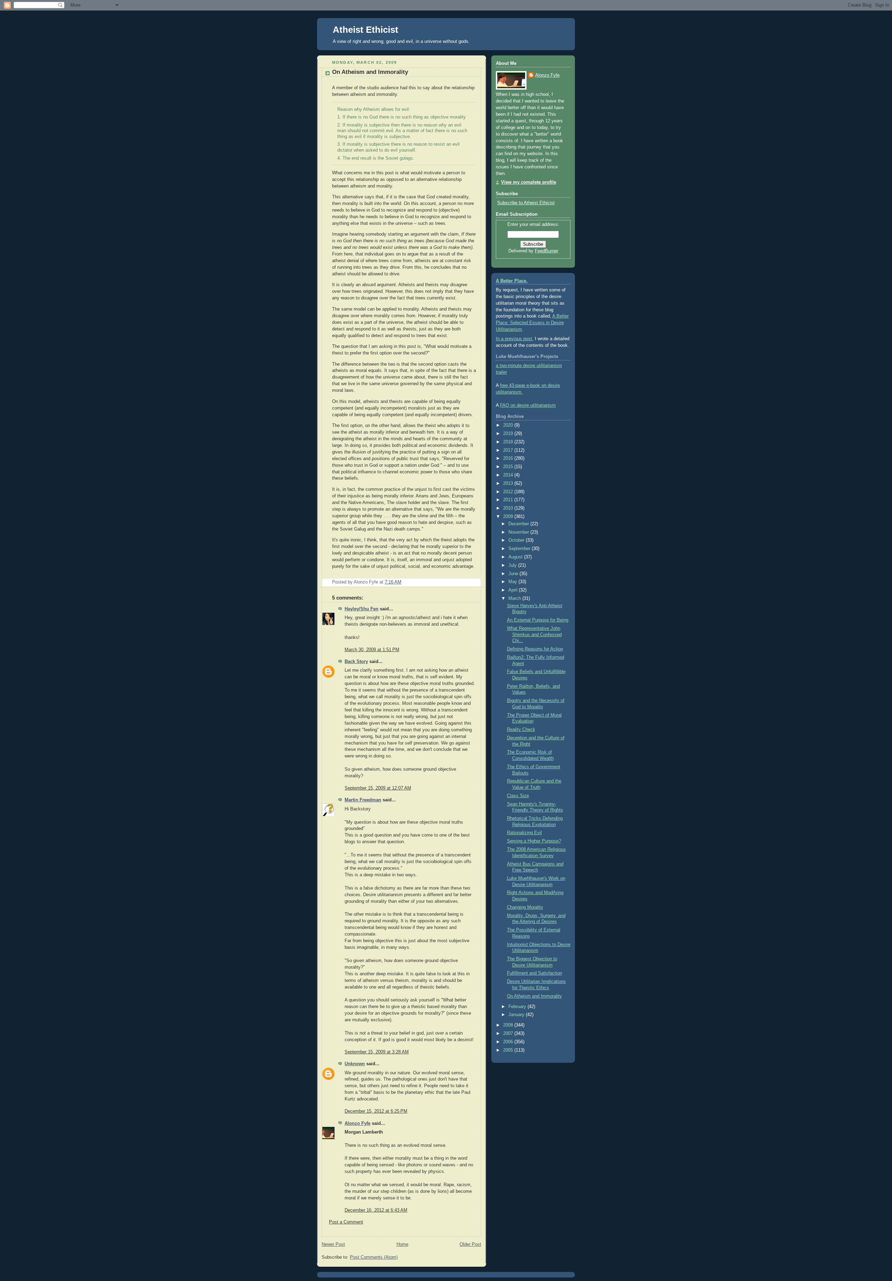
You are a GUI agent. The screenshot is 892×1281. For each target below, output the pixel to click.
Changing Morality (525, 907)
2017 (508, 450)
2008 (508, 1025)
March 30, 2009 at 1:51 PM (372, 649)
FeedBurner (546, 251)
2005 (508, 1050)
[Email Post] (475, 582)
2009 (508, 516)
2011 (508, 499)
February (518, 1006)
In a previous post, (514, 338)
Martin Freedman (363, 800)
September (520, 548)
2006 (508, 1041)
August (516, 557)
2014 (508, 475)
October (517, 540)
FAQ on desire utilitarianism (528, 405)
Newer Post (333, 1244)
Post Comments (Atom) (374, 1257)
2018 (508, 442)
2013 (508, 483)
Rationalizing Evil (524, 832)
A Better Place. (512, 281)
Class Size (518, 795)
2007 (508, 1033)
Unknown (355, 1063)
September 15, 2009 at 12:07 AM (378, 788)
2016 (508, 458)
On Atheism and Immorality (370, 72)
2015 (508, 466)
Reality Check (521, 729)
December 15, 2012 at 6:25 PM (376, 1111)
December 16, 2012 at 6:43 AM (376, 1210)
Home (402, 1244)
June (514, 573)
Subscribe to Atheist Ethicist (526, 202)
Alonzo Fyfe (357, 1123)
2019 (508, 433)
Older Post (470, 1244)
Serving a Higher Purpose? (534, 841)
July (513, 565)
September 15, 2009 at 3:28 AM (377, 1052)
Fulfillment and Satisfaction (534, 973)
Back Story (356, 661)
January (517, 1014)
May (513, 581)
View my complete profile (528, 182)
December (519, 523)
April (513, 590)
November (519, 532)
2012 (508, 491)
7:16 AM (393, 582)
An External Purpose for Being (537, 620)
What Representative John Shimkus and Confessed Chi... (534, 634)
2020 (508, 425)
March (515, 598)
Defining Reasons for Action (535, 649)
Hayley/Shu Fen (361, 609)
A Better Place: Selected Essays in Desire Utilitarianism (532, 323)
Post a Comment (346, 1222)
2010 (508, 508)
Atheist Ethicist (365, 29)
